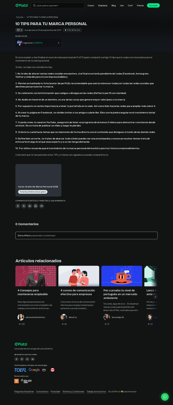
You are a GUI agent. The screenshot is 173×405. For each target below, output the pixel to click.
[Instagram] (27, 359)
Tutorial (19, 17)
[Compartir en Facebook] (17, 206)
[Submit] (34, 5)
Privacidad (55, 391)
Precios (140, 5)
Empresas (102, 5)
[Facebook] (16, 359)
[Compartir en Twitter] (23, 206)
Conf (130, 5)
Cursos (91, 5)
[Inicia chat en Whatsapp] (165, 397)
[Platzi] (21, 5)
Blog (114, 5)
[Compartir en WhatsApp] (35, 206)
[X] (22, 359)
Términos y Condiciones (73, 391)
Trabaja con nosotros (96, 391)
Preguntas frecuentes (24, 391)
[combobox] (57, 5)
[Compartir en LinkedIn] (29, 206)
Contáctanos (42, 391)
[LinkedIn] (33, 359)
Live (122, 5)
